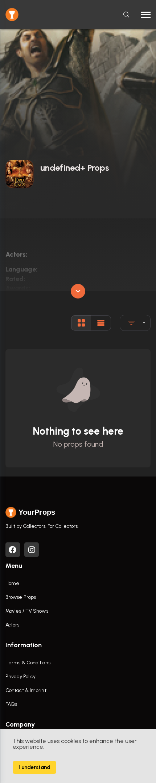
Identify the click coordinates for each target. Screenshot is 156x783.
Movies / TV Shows (26, 611)
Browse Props (20, 597)
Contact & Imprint (25, 690)
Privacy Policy (20, 676)
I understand (34, 767)
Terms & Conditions (27, 663)
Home (12, 583)
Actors (12, 625)
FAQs (11, 704)
